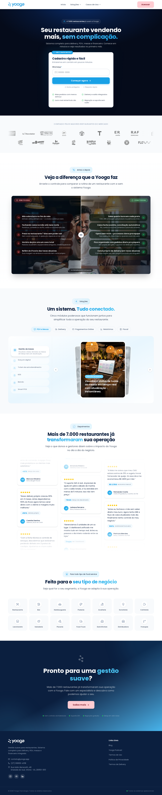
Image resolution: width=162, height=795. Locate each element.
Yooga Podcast (115, 750)
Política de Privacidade (119, 759)
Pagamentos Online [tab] (84, 329)
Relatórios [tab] (108, 329)
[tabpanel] (81, 369)
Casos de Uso (92, 4)
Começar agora (79, 80)
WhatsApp (57, 67)
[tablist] (81, 329)
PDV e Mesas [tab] (43, 329)
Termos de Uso (115, 755)
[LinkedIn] (22, 776)
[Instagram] (10, 776)
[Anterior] (56, 369)
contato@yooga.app (20, 759)
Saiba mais (79, 704)
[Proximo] (150, 369)
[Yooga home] (16, 5)
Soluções (74, 4)
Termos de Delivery (117, 764)
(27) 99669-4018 (18, 763)
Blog (110, 745)
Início (63, 4)
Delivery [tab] (62, 329)
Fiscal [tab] (125, 329)
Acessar (145, 4)
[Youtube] (16, 776)
